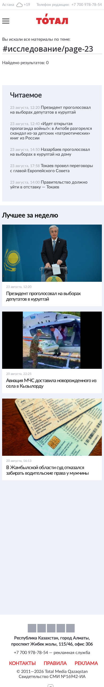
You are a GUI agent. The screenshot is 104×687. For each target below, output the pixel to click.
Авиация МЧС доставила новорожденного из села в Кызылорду (51, 383)
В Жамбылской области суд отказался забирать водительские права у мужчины (47, 470)
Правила (55, 663)
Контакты (22, 663)
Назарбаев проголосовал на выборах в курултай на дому (50, 151)
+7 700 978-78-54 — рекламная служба (52, 653)
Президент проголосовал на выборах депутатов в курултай (43, 296)
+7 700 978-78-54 (86, 5)
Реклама (86, 663)
